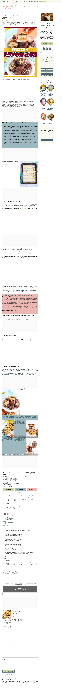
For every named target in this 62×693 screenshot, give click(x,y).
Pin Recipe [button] (32, 489)
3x (8, 513)
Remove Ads (21, 489)
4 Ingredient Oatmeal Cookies (50, 122)
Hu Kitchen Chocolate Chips (21, 135)
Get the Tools (47, 43)
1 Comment (28, 18)
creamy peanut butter (17, 129)
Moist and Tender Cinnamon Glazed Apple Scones (7, 624)
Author (12, 1)
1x (4, 513)
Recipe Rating (4, 646)
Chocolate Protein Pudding (20, 454)
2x (6, 513)
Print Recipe (9, 489)
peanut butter (12, 517)
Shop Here (42, 1)
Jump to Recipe (6, 20)
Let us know (19, 589)
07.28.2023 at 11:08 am (6, 679)
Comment (4, 650)
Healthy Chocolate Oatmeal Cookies (9, 374)
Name (3, 659)
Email (3, 665)
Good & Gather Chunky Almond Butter (15, 565)
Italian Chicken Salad (43, 122)
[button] (3, 486)
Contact (25, 1)
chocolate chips (10, 518)
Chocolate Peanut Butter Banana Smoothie (20, 436)
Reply (3, 685)
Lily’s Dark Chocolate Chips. (32, 135)
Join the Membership (33, 1)
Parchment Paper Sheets (9, 508)
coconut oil (11, 519)
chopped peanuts (10, 522)
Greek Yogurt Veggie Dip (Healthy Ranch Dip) (43, 93)
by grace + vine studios (39, 690)
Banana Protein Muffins (8, 436)
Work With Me (19, 1)
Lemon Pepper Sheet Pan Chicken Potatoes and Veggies (50, 108)
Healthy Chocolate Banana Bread (27, 374)
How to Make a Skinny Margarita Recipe (50, 93)
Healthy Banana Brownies (30, 373)
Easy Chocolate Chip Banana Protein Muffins (16, 615)
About (8, 1)
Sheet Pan (6, 506)
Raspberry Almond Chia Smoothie (43, 107)
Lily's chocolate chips (26, 562)
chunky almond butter (22, 130)
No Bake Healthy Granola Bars (8, 454)
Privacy (4, 1)
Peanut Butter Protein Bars (32, 436)
